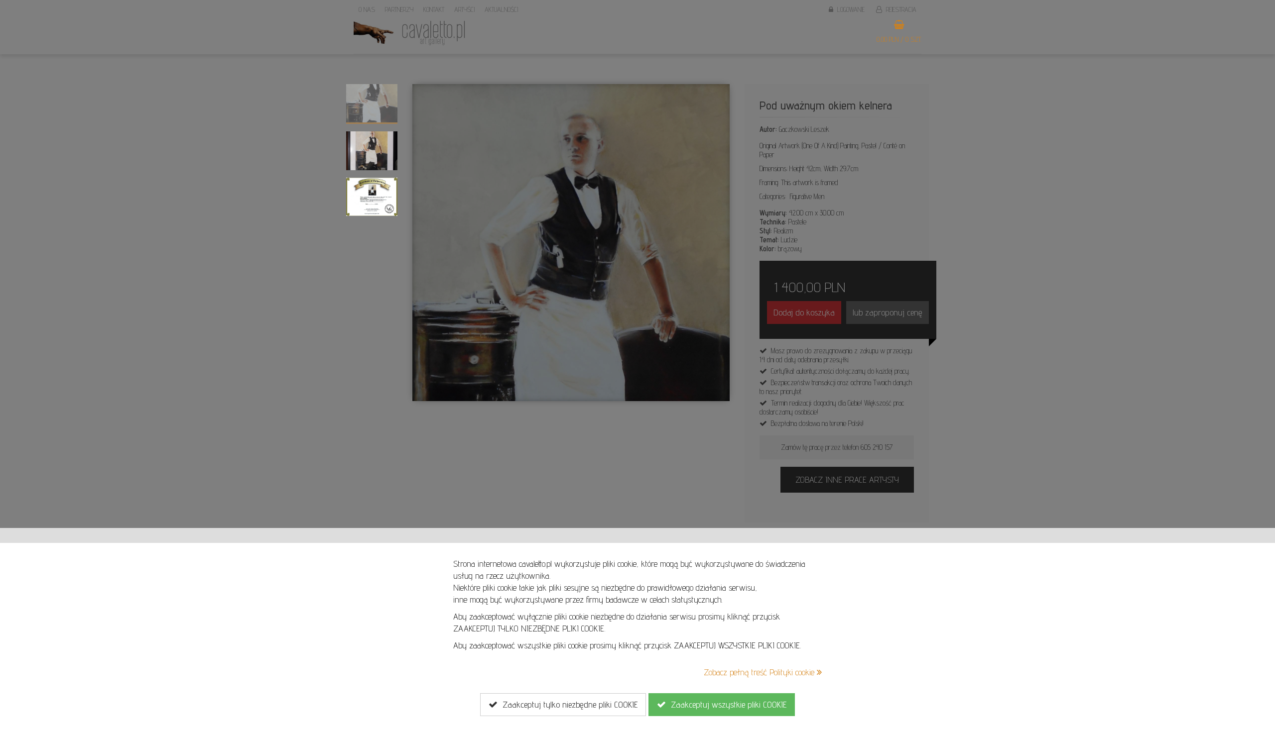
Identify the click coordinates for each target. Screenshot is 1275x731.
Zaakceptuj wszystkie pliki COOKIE (726, 704)
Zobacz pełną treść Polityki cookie (760, 672)
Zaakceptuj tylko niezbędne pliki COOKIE (568, 704)
